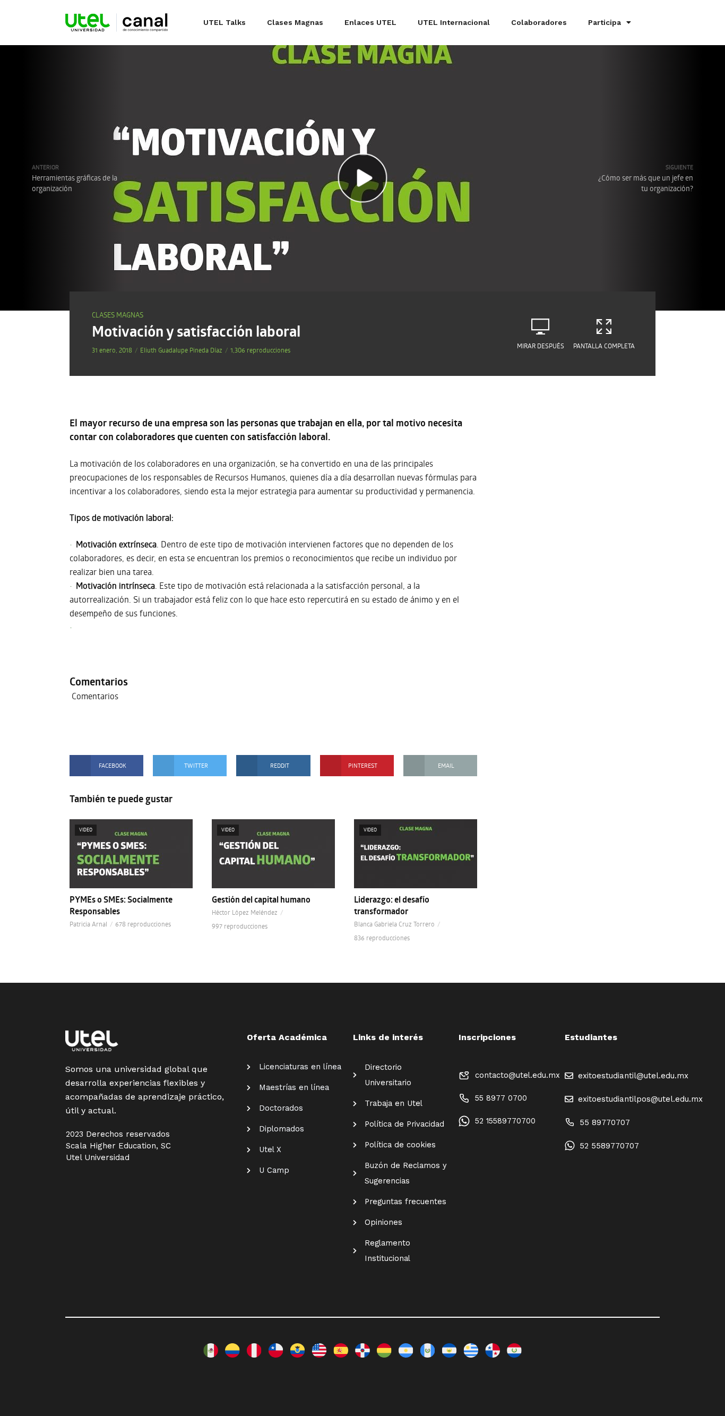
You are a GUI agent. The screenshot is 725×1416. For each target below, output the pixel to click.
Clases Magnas (295, 22)
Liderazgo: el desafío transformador (391, 905)
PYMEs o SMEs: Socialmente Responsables (121, 905)
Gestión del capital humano (261, 899)
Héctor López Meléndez (245, 912)
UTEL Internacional (454, 22)
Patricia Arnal (88, 924)
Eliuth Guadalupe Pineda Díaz (181, 350)
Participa (604, 22)
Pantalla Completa (604, 345)
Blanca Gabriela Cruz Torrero (394, 924)
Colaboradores (539, 22)
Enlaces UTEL (370, 22)
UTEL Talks (224, 22)
